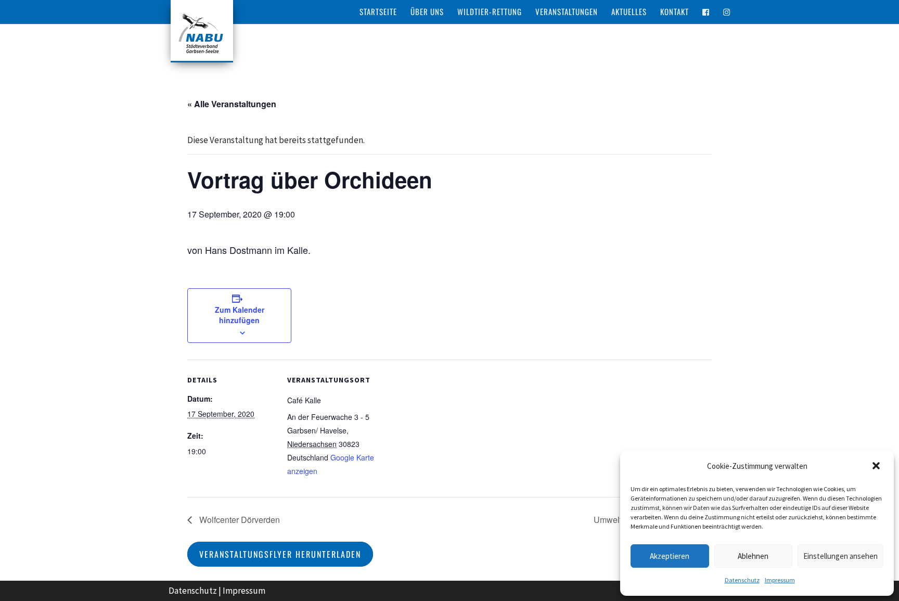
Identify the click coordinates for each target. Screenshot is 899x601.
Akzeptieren (669, 556)
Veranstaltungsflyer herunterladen (280, 554)
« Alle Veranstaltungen (231, 104)
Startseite (378, 12)
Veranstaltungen (566, 12)
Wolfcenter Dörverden (238, 520)
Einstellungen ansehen (840, 556)
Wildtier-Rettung (489, 12)
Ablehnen (753, 556)
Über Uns (427, 12)
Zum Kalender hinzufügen (239, 314)
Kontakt (674, 12)
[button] (877, 467)
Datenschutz (742, 580)
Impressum (780, 580)
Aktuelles (629, 12)
